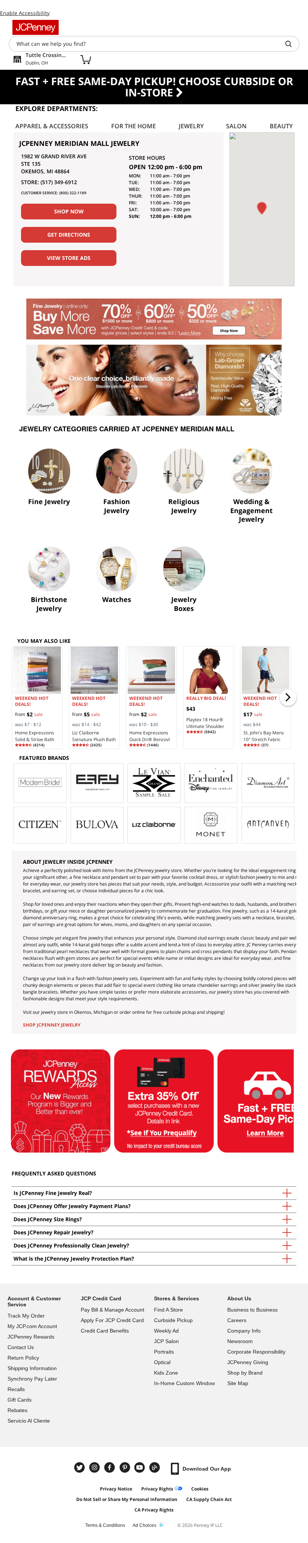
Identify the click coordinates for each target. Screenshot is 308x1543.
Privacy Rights (157, 1489)
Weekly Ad (166, 1331)
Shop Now (69, 211)
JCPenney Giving (247, 1362)
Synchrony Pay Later (32, 1379)
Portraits (164, 1352)
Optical (162, 1362)
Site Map (237, 1383)
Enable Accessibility (25, 13)
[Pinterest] (125, 1467)
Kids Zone (166, 1373)
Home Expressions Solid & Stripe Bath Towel (34, 739)
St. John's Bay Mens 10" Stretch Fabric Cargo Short (263, 739)
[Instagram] (95, 1467)
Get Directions (68, 234)
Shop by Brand (245, 1373)
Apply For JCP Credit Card (112, 1320)
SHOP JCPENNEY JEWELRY (51, 1025)
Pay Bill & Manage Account (112, 1310)
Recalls (16, 1389)
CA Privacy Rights (154, 1510)
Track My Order (26, 1316)
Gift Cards (20, 1400)
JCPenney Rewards (31, 1337)
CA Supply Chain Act (209, 1499)
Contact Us (21, 1347)
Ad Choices (144, 1525)
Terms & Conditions (105, 1525)
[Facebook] (110, 1467)
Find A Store (168, 1310)
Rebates (17, 1410)
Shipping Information (32, 1368)
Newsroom (240, 1341)
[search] (291, 43)
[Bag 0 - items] (85, 59)
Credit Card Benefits (105, 1331)
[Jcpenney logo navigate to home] (35, 27)
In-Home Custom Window (184, 1383)
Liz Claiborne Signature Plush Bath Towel (94, 739)
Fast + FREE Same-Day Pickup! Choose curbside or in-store (154, 86)
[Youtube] (140, 1467)
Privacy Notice (116, 1489)
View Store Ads (69, 257)
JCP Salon (166, 1341)
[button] (262, 208)
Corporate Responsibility (256, 1352)
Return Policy (23, 1358)
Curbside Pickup (173, 1320)
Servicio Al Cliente (29, 1421)
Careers (236, 1320)
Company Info (244, 1331)
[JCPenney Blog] (155, 1467)
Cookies (199, 1489)
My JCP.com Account (32, 1326)
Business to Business (252, 1310)
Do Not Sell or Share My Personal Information (126, 1499)
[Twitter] (80, 1467)
